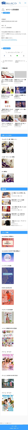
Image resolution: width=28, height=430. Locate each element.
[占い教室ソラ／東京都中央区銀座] (9, 3)
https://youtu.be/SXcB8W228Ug (9, 40)
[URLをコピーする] (24, 56)
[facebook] (12, 426)
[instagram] (16, 426)
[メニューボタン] (25, 3)
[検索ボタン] (20, 3)
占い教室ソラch (6, 12)
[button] (4, 56)
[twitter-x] (14, 426)
